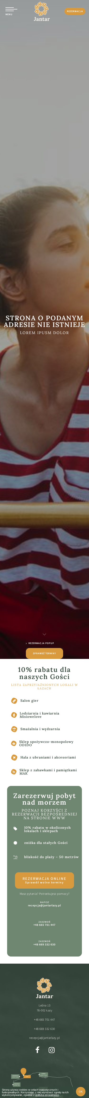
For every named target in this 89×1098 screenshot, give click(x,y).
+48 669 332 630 (44, 1029)
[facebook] (37, 1050)
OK (81, 1091)
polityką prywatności (47, 1095)
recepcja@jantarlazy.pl (44, 1038)
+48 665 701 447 (44, 1020)
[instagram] (52, 1050)
